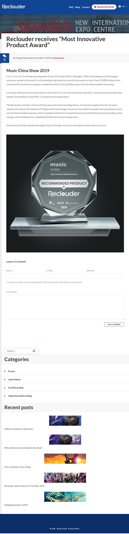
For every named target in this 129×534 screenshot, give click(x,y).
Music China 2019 (15, 76)
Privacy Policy (73, 529)
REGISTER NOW (105, 7)
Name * (9, 270)
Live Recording (15, 387)
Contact (86, 7)
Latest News (14, 379)
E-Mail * (49, 270)
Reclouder (62, 92)
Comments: (11, 292)
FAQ (71, 7)
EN (123, 6)
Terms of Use (62, 529)
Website (90, 270)
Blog (77, 7)
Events (11, 371)
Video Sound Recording (20, 395)
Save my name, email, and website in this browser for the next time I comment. (45, 282)
